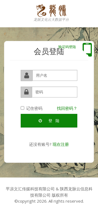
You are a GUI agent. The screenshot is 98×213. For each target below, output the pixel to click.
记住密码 (34, 108)
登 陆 (53, 120)
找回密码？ (67, 108)
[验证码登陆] (87, 50)
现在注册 (61, 144)
